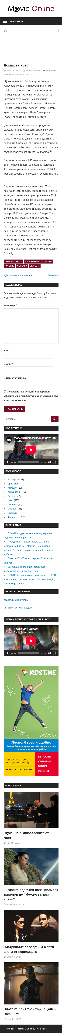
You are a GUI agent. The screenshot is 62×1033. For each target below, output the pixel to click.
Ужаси (11, 513)
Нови (10, 500)
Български (51, 70)
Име (7, 350)
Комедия (8, 74)
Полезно (9, 266)
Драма (11, 483)
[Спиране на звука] (49, 462)
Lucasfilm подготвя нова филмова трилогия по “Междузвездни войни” (31, 894)
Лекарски (13, 496)
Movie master (33, 70)
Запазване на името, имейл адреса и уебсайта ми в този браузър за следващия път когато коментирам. (31, 395)
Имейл (8, 364)
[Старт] (7, 462)
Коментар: (10, 305)
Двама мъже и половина (18, 275)
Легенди (52, 275)
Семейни (19, 74)
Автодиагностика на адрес (18, 607)
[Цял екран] (54, 462)
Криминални (14, 492)
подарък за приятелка (16, 599)
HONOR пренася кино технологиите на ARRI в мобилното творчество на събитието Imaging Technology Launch (30, 579)
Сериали (29, 74)
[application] (31, 449)
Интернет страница (15, 378)
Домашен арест (13, 261)
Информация (32, 261)
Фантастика (14, 517)
